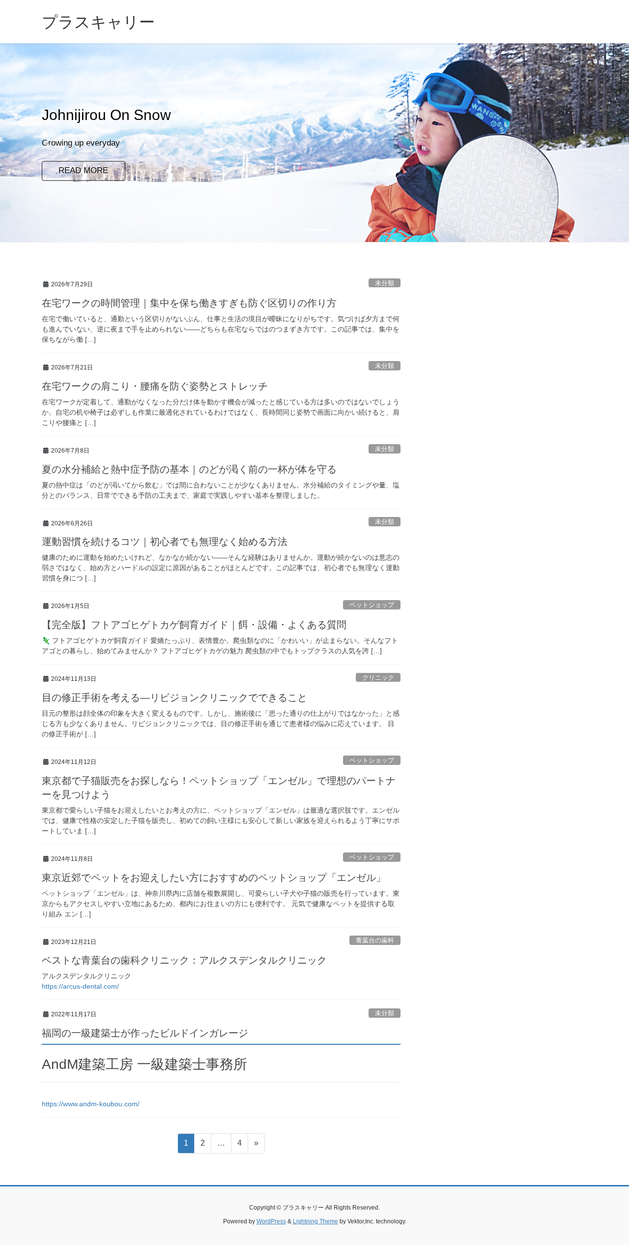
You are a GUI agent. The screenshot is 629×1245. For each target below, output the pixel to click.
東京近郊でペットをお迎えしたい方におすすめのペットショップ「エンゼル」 (214, 877)
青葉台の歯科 (375, 940)
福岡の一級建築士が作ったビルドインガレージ (145, 1033)
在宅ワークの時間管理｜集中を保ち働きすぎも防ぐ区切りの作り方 (189, 303)
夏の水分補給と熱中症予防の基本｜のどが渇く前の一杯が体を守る (189, 469)
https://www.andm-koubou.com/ (91, 1104)
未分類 (384, 283)
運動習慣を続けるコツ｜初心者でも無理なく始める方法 (164, 541)
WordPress (271, 1221)
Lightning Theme (315, 1221)
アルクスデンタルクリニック (86, 976)
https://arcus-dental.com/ (80, 986)
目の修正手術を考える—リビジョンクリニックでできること (174, 697)
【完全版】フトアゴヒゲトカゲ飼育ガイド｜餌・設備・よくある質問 (194, 624)
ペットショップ (371, 604)
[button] (47, 142)
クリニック (378, 677)
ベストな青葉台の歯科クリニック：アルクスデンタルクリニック (184, 960)
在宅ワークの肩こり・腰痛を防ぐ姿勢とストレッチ (155, 386)
